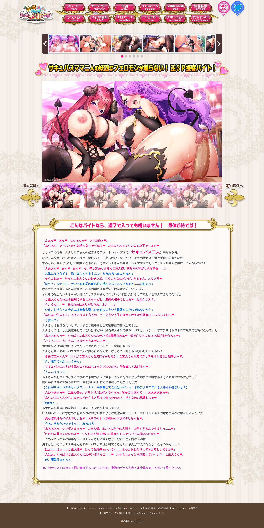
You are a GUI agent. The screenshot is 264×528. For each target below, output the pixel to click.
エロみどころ (132, 508)
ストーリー (91, 508)
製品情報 (163, 508)
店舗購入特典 (148, 508)
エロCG (120, 513)
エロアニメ (107, 513)
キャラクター (106, 508)
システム (176, 508)
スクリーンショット (137, 513)
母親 (119, 508)
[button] (122, 56)
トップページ (75, 508)
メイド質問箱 (190, 508)
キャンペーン (157, 513)
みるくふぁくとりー (133, 521)
